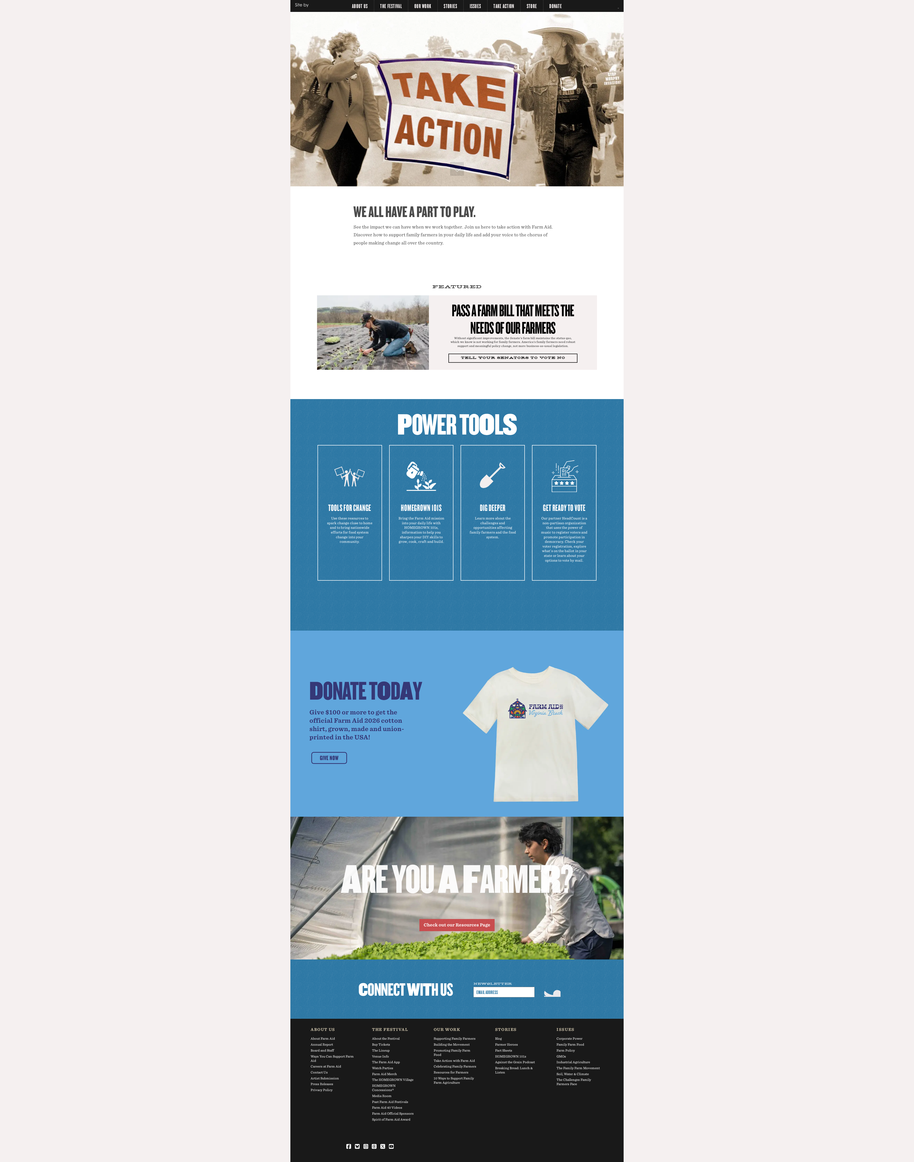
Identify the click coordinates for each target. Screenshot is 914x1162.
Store (532, 6)
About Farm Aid (323, 1038)
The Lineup (381, 1050)
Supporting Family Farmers (455, 1038)
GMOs (561, 1056)
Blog (498, 1038)
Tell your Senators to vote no (513, 358)
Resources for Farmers (451, 1072)
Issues (475, 6)
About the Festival (386, 1038)
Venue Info (380, 1056)
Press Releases (322, 1084)
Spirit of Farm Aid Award (391, 1119)
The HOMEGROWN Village (392, 1080)
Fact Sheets (503, 1050)
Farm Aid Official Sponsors (393, 1113)
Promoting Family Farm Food (452, 1053)
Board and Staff (322, 1050)
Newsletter (492, 984)
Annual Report (322, 1044)
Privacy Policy (322, 1090)
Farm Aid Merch (384, 1074)
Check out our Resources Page (457, 924)
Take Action (503, 6)
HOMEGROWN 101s (510, 1056)
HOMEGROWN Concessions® (384, 1088)
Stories (450, 6)
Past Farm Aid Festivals (390, 1102)
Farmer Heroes (506, 1044)
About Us (360, 6)
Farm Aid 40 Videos (387, 1107)
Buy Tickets (381, 1044)
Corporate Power (569, 1038)
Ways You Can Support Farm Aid (332, 1059)
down (457, 169)
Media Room (382, 1096)
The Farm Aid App (386, 1062)
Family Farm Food (570, 1044)
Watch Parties (382, 1068)
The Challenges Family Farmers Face (573, 1082)
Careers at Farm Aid (326, 1066)
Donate (555, 6)
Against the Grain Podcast (515, 1062)
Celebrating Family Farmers (455, 1066)
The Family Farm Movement (578, 1068)
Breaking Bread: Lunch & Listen (514, 1070)
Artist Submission (325, 1078)
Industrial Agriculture (573, 1062)
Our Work (422, 6)
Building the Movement (452, 1044)
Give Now (329, 758)
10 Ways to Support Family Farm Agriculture (454, 1080)
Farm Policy (565, 1050)
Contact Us (319, 1072)
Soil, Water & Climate (572, 1074)
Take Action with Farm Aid (454, 1061)
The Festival (391, 6)
